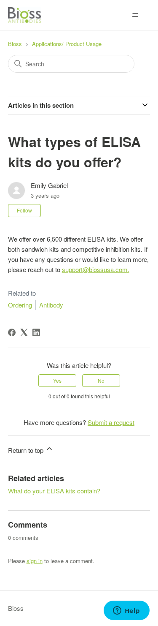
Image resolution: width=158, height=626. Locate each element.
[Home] (24, 15)
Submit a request (111, 422)
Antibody (51, 304)
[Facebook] (12, 332)
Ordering (20, 304)
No (101, 380)
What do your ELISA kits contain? (54, 490)
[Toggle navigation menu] (135, 15)
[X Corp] (24, 332)
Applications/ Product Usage (67, 44)
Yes (57, 380)
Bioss (15, 44)
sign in (35, 561)
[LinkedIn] (36, 332)
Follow (24, 210)
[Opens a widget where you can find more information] (126, 611)
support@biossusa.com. (95, 269)
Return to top (26, 450)
